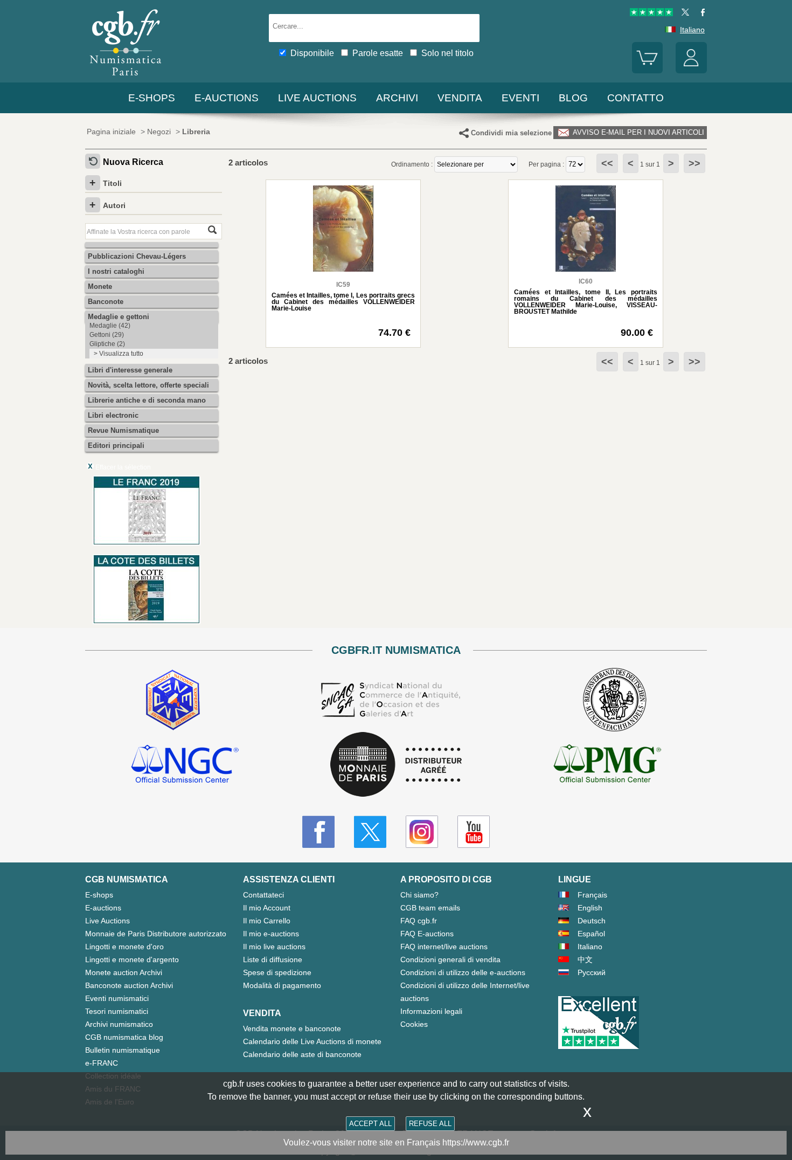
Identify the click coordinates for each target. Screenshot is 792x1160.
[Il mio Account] (691, 70)
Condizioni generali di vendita (450, 959)
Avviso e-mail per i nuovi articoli (637, 132)
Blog (573, 97)
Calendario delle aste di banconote (302, 1054)
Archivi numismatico (119, 1024)
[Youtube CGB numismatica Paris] (473, 832)
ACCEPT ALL (370, 1124)
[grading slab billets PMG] (607, 765)
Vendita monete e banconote (292, 1028)
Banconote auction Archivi (129, 985)
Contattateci (263, 894)
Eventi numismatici (117, 998)
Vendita (459, 97)
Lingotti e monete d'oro (124, 946)
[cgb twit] (683, 13)
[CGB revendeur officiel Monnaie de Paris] (396, 765)
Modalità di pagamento (282, 985)
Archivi (397, 97)
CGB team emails (430, 907)
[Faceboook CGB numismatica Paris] (318, 832)
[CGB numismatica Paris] (125, 77)
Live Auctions (107, 920)
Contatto (635, 97)
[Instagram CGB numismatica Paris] (422, 832)
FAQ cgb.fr (418, 920)
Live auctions (317, 97)
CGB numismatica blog (124, 1037)
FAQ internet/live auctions (444, 946)
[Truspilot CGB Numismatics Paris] (651, 13)
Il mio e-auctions (271, 933)
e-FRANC (101, 1063)
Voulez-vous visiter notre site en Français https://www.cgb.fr (396, 1142)
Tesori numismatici (116, 1011)
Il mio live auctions (274, 946)
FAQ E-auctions (427, 933)
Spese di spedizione (277, 972)
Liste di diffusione (272, 959)
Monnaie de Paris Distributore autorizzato (155, 933)
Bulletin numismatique (122, 1050)
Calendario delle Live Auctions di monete (312, 1041)
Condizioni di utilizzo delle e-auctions (462, 972)
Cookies (414, 1024)
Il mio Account (266, 907)
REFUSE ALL (430, 1124)
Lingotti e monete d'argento (132, 959)
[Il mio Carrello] (647, 70)
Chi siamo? (419, 894)
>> (694, 163)
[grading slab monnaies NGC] (185, 765)
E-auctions (226, 97)
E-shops (151, 97)
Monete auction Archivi (123, 972)
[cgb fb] (700, 13)
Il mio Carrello (266, 920)
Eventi (520, 97)
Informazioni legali (431, 1011)
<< (607, 163)
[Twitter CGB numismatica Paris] (370, 832)
